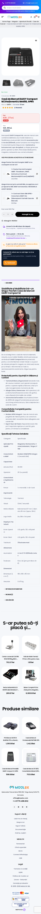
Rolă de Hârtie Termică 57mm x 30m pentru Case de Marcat (30, 659)
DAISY (9, 105)
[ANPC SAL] (20, 899)
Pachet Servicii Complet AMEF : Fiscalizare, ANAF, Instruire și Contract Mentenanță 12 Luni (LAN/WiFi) (37, 173)
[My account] (31, 17)
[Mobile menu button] (2, 16)
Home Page (6, 21)
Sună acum (11, 263)
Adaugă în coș (27, 214)
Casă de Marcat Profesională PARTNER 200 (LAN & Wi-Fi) (31, 740)
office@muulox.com (20, 798)
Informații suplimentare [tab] (14, 589)
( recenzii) (18, 108)
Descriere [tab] (9, 283)
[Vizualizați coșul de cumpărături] (38, 17)
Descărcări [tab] (10, 600)
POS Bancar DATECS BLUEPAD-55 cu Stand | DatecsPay (10, 740)
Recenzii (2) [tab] (9, 595)
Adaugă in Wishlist (10, 221)
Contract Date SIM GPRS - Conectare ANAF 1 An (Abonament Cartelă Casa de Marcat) (37, 198)
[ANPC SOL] (20, 905)
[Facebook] (26, 807)
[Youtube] (22, 807)
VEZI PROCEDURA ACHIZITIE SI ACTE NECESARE (17, 157)
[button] (36, 40)
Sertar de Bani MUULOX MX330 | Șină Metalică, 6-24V (10, 689)
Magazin (15, 21)
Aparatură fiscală (25, 21)
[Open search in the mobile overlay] (20, 7)
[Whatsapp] (14, 807)
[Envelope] (18, 807)
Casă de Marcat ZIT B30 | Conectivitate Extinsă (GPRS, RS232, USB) (31, 771)
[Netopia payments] (20, 893)
